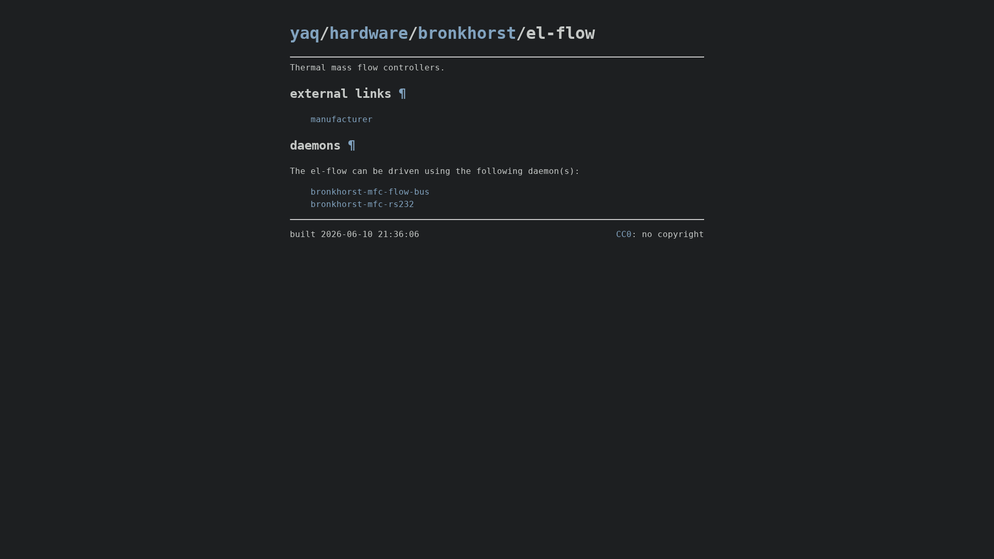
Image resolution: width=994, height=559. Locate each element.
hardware (368, 33)
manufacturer (342, 119)
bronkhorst (467, 33)
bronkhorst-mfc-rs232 (362, 204)
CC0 (624, 234)
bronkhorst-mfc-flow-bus (370, 192)
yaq (304, 33)
